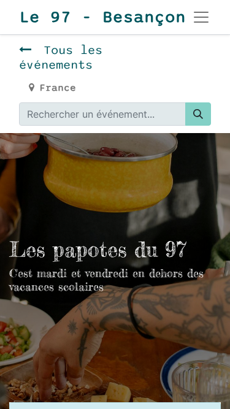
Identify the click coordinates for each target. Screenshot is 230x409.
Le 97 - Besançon (91, 17)
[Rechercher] (198, 114)
